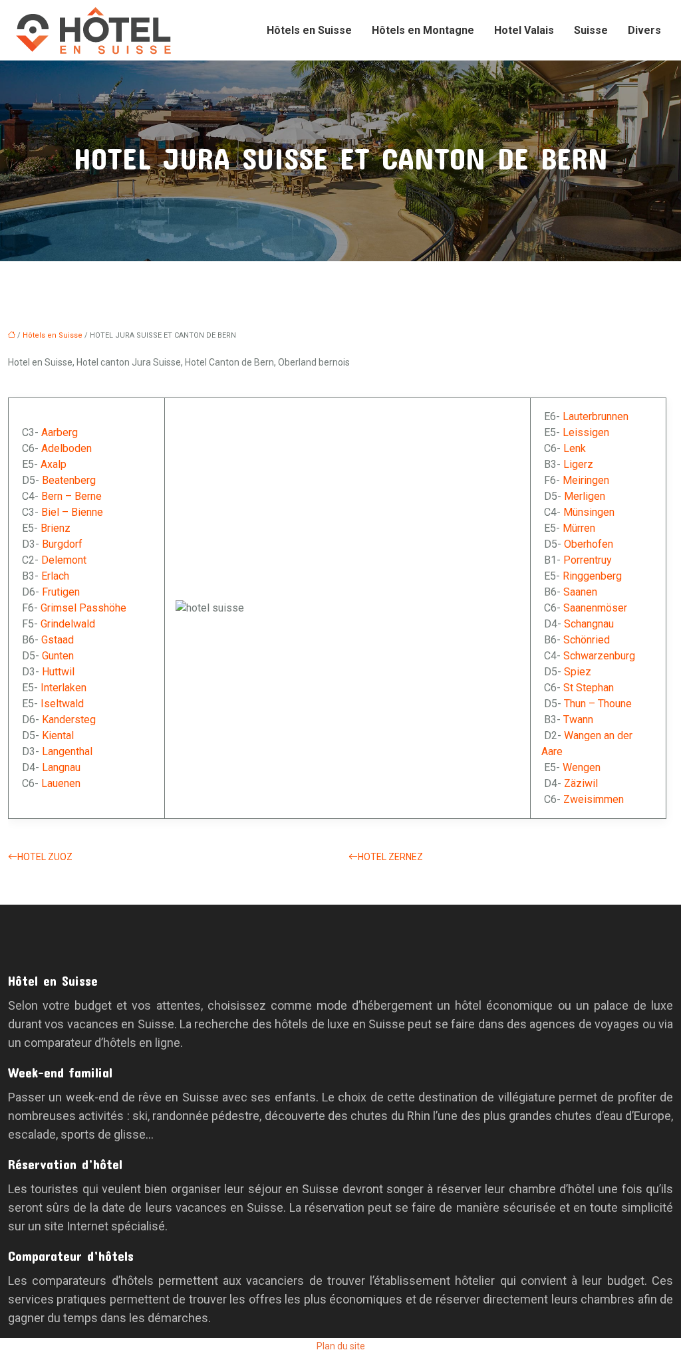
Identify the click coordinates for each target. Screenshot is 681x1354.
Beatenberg (69, 480)
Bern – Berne (71, 496)
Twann (578, 719)
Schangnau (589, 624)
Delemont (63, 560)
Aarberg (59, 432)
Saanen (580, 592)
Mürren (579, 528)
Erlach (55, 576)
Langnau (61, 767)
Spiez (577, 671)
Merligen (584, 496)
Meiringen (586, 480)
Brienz (55, 528)
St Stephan (588, 687)
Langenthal (67, 751)
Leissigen (586, 432)
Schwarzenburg (599, 655)
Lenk (574, 448)
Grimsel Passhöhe (83, 608)
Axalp (54, 464)
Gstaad (57, 639)
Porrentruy (587, 560)
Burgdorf (62, 544)
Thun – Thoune (598, 703)
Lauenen (60, 783)
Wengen (582, 767)
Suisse (591, 30)
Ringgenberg (592, 576)
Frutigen (61, 592)
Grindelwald (68, 624)
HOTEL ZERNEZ (390, 856)
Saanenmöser (595, 608)
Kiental (58, 735)
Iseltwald (62, 703)
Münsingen (588, 512)
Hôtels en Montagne (423, 30)
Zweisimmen (593, 799)
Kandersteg (69, 719)
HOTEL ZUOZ (44, 856)
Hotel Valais (524, 30)
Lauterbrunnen (595, 416)
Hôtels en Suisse (309, 30)
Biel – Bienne (72, 512)
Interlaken (63, 687)
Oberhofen (588, 544)
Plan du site (341, 1346)
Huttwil (58, 671)
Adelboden (66, 448)
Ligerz (578, 464)
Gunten (58, 655)
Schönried (586, 639)
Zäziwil (581, 783)
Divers (644, 30)
